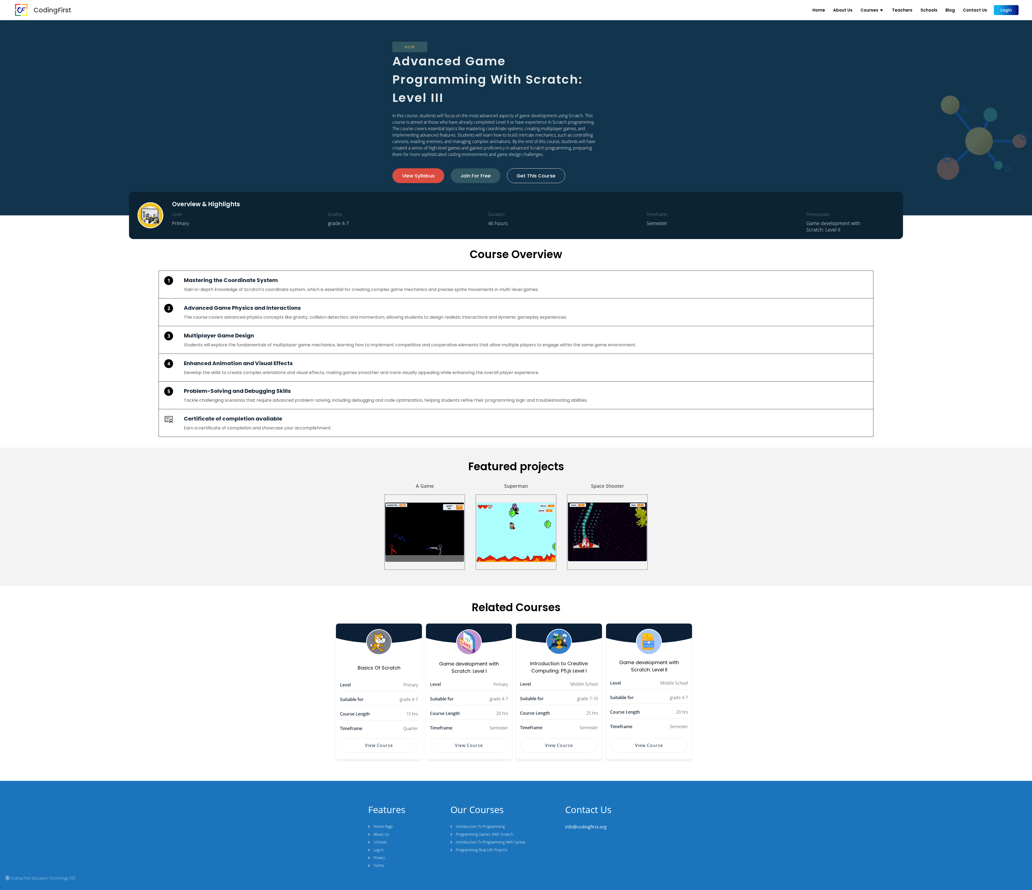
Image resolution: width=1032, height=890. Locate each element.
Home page (383, 826)
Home (818, 10)
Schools (928, 10)
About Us (842, 10)
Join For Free (475, 175)
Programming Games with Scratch (484, 834)
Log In (379, 849)
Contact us (975, 10)
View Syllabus (418, 175)
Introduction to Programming (480, 826)
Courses (869, 10)
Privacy (379, 857)
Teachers (902, 10)
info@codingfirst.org (586, 827)
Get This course (536, 175)
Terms (379, 865)
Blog (950, 10)
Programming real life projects (482, 849)
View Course (379, 745)
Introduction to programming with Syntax (490, 842)
